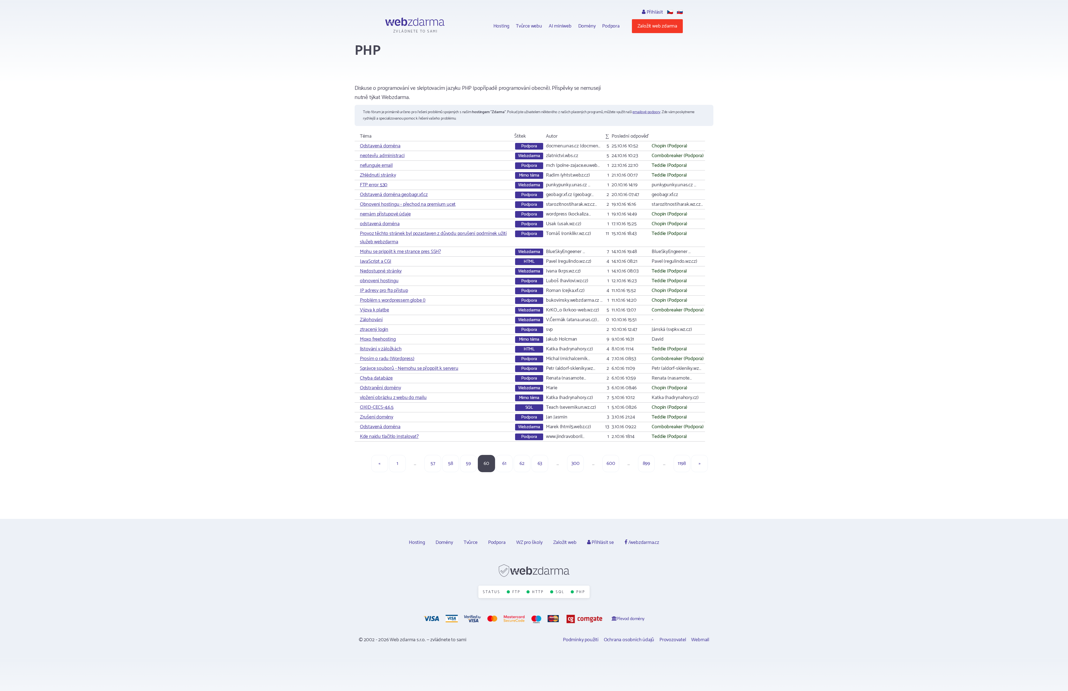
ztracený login (374, 329)
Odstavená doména (380, 146)
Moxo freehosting (378, 339)
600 (611, 463)
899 (646, 463)
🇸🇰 (680, 12)
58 (450, 463)
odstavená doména (380, 224)
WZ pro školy (529, 542)
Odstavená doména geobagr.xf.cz (394, 194)
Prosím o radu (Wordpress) (387, 359)
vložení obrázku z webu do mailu (393, 397)
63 (540, 463)
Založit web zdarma (657, 26)
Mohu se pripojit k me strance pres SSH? (400, 251)
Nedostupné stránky (381, 271)
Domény (587, 26)
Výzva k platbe (374, 310)
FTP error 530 (373, 185)
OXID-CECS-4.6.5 (377, 407)
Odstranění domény (380, 388)
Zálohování (371, 320)
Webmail (700, 640)
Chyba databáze (376, 378)
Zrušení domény (376, 417)
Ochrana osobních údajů (629, 640)
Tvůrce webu (529, 26)
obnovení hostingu (379, 281)
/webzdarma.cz (643, 542)
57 (433, 463)
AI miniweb (560, 26)
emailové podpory (646, 112)
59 (468, 463)
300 (575, 463)
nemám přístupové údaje (385, 214)
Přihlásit (654, 12)
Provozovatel (672, 640)
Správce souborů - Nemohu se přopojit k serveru (409, 368)
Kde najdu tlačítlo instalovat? (389, 436)
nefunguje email (376, 165)
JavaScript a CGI (375, 261)
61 (504, 463)
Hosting (501, 26)
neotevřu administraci (382, 156)
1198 (682, 463)
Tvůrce (471, 542)
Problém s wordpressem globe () (393, 300)
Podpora (611, 26)
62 (522, 463)
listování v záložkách (381, 349)
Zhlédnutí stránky (378, 175)
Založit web (565, 542)
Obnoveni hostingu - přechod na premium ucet (408, 204)
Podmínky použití (581, 640)
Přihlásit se (602, 542)
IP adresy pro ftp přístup (384, 290)
